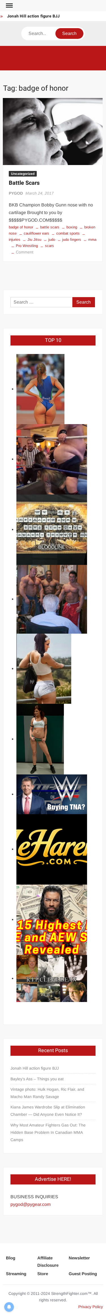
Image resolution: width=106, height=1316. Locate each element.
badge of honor (21, 227)
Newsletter (79, 1257)
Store (42, 1273)
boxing (71, 227)
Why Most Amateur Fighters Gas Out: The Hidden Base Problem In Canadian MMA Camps (48, 1132)
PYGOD (16, 193)
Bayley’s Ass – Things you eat (37, 1079)
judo (51, 239)
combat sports (68, 233)
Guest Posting (83, 1273)
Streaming (16, 1273)
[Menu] (8, 5)
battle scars (49, 227)
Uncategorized (22, 174)
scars (49, 246)
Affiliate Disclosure (48, 1261)
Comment (24, 252)
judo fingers (71, 239)
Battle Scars (24, 183)
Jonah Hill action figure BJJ (33, 16)
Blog (10, 1257)
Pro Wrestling (27, 246)
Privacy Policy (90, 1306)
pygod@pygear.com (30, 1204)
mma (92, 239)
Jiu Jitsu (34, 239)
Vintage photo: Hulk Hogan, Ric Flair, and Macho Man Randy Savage (47, 1093)
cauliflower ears (36, 233)
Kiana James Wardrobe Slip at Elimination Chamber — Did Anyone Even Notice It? (47, 1111)
